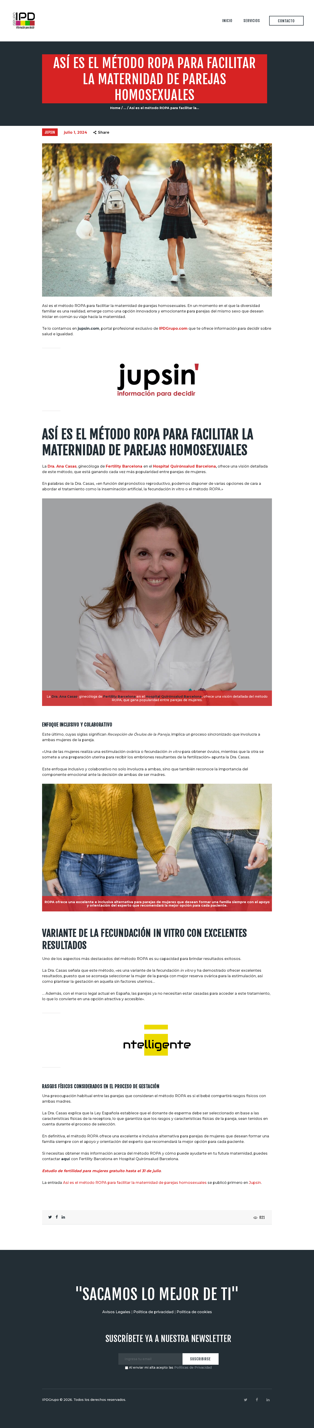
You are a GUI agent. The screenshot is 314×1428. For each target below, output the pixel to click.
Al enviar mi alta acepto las (170, 1367)
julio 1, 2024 (75, 132)
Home (115, 108)
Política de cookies (194, 1312)
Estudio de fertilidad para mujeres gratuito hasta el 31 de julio (101, 1171)
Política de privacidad (153, 1312)
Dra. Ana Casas (62, 466)
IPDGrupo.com (173, 328)
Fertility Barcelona (124, 466)
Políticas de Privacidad (193, 1367)
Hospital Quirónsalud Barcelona (184, 466)
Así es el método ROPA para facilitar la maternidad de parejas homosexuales (135, 1182)
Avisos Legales (116, 1312)
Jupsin (50, 132)
